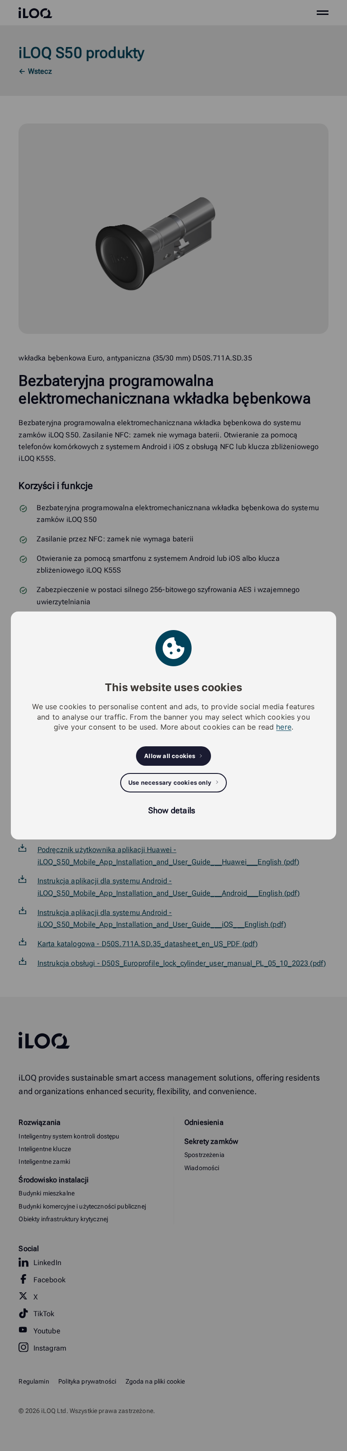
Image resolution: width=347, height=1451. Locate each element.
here (283, 726)
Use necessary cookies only (169, 782)
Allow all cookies (169, 755)
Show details (171, 810)
